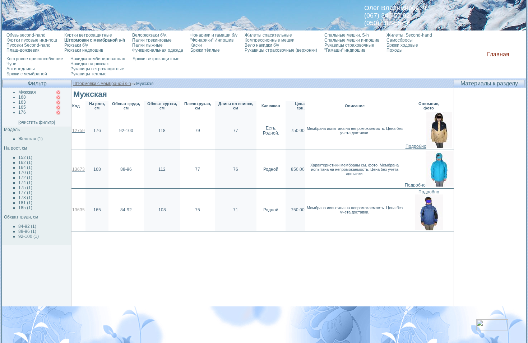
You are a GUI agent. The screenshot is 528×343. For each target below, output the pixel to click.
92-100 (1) (28, 236)
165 (22, 107)
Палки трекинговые (152, 40)
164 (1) (25, 167)
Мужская (27, 92)
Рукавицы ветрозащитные (97, 68)
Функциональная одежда (157, 50)
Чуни (11, 63)
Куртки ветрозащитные (88, 35)
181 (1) (25, 202)
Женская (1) (30, 138)
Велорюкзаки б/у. (149, 35)
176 (22, 112)
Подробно (416, 146)
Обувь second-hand (26, 35)
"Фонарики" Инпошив (211, 40)
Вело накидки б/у (262, 45)
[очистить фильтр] (36, 122)
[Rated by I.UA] (492, 328)
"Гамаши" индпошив (344, 50)
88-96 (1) (27, 231)
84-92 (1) (27, 226)
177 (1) (25, 192)
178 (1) (25, 197)
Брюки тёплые (205, 50)
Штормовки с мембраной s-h (102, 83)
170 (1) (25, 172)
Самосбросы (399, 40)
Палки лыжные (147, 45)
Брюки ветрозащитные (156, 58)
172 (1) (25, 177)
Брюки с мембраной (26, 73)
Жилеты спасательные (268, 35)
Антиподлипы (20, 68)
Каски (196, 45)
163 (22, 102)
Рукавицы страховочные (349, 45)
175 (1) (25, 187)
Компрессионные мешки (270, 40)
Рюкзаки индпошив (83, 50)
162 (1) (25, 162)
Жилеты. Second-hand (409, 35)
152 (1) (25, 157)
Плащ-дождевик (22, 50)
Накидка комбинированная (97, 58)
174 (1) (25, 182)
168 (22, 97)
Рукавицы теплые (88, 73)
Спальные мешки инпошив (351, 40)
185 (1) (25, 207)
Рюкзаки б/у (76, 45)
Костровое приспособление (34, 58)
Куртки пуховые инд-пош (31, 40)
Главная (498, 54)
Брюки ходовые (402, 45)
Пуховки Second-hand (28, 45)
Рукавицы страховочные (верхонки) (281, 50)
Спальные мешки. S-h (346, 35)
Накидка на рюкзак (89, 63)
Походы (394, 50)
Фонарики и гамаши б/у (213, 35)
